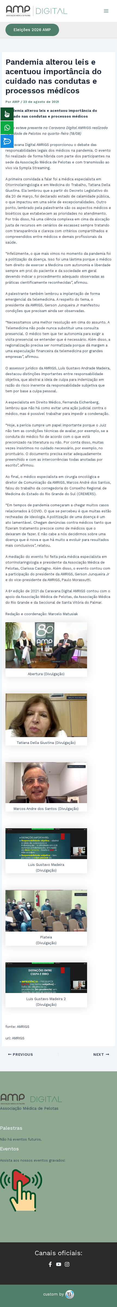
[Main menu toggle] (106, 10)
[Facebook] (50, 1264)
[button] (32, 30)
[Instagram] (67, 1264)
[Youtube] (58, 1264)
